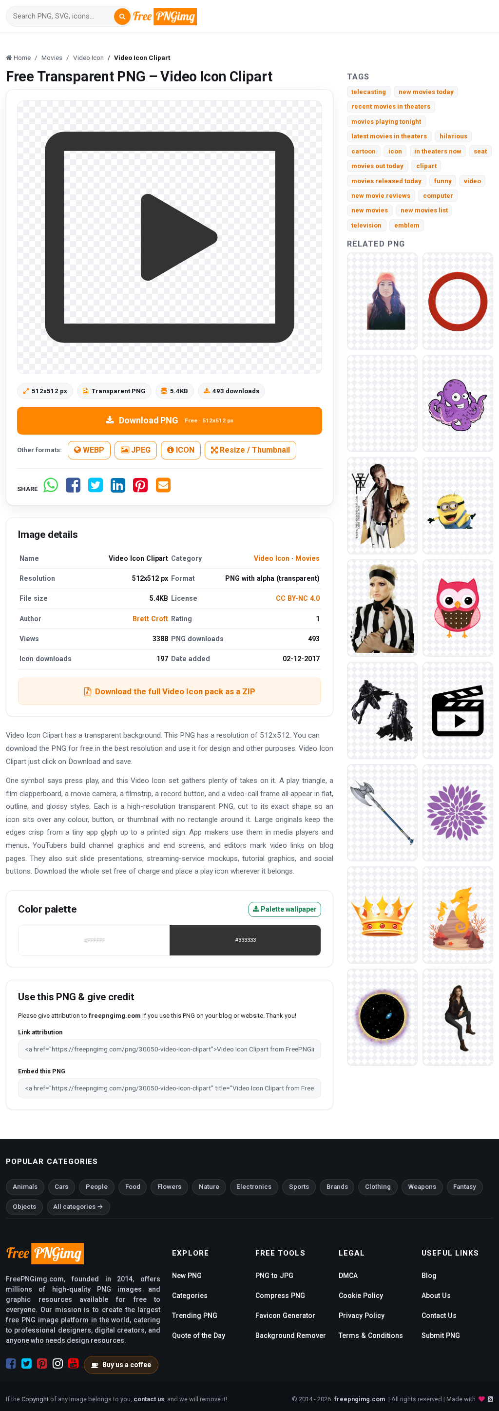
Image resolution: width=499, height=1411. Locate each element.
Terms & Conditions (371, 1335)
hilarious (453, 136)
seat (480, 151)
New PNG (187, 1275)
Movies (307, 558)
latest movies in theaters (389, 136)
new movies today (426, 91)
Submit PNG (441, 1335)
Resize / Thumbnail (254, 450)
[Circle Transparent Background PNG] (457, 301)
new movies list (424, 210)
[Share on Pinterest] (140, 489)
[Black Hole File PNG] (382, 1017)
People (97, 1186)
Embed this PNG (41, 1071)
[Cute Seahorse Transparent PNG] (457, 914)
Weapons (422, 1186)
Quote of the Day (198, 1335)
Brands (337, 1186)
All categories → (78, 1206)
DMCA (348, 1275)
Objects (24, 1206)
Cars (61, 1186)
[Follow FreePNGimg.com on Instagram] (58, 1364)
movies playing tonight (386, 121)
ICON (184, 450)
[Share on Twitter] (95, 489)
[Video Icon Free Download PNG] (457, 710)
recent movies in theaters (390, 106)
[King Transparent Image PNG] (382, 914)
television (366, 225)
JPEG (140, 450)
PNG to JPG (274, 1275)
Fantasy (464, 1186)
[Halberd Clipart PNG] (382, 812)
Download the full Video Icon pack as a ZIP (175, 691)
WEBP (92, 450)
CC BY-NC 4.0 (298, 598)
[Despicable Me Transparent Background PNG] (457, 505)
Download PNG (176, 420)
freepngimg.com (359, 1399)
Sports (299, 1186)
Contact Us (439, 1315)
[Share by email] (163, 489)
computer (438, 195)
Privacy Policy (361, 1315)
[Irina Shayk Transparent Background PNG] (457, 1017)
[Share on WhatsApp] (50, 489)
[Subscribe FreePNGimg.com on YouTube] (73, 1364)
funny (443, 181)
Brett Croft (150, 619)
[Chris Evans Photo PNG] (382, 505)
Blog (429, 1275)
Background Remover (290, 1335)
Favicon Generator (285, 1315)
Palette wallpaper (288, 909)
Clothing (378, 1186)
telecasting (368, 91)
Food (132, 1186)
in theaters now (437, 151)
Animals (25, 1186)
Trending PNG (194, 1315)
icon (395, 151)
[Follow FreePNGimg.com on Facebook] (11, 1364)
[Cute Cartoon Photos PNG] (457, 607)
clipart (426, 166)
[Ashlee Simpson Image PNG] (382, 607)
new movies (369, 210)
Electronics (253, 1186)
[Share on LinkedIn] (118, 489)
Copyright (35, 1399)
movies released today (386, 181)
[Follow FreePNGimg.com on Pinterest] (42, 1364)
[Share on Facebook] (73, 489)
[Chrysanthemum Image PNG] (457, 812)
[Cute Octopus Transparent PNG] (457, 403)
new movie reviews (380, 195)
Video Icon (271, 558)
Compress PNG (280, 1295)
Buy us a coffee (126, 1365)
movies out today (377, 166)
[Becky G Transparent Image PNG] (382, 301)
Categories (190, 1295)
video (472, 181)
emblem (407, 225)
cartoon (363, 151)
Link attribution (40, 1032)
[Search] (122, 16)
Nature (209, 1186)
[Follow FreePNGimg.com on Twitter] (26, 1364)
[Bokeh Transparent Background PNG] (382, 403)
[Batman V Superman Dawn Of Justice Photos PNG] (382, 710)
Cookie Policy (361, 1295)
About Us (436, 1295)
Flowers (169, 1186)
